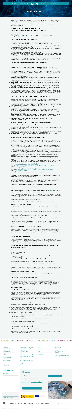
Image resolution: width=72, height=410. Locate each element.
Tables (4, 354)
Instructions (39, 353)
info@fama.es (50, 190)
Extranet (5, 395)
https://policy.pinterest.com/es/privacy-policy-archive (30, 168)
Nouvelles (5, 373)
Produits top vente (6, 360)
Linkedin (47, 403)
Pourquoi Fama (58, 347)
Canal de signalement (66, 407)
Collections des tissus (7, 356)
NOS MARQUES (6, 368)
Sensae (21, 363)
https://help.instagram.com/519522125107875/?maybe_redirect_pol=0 (35, 169)
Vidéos (38, 350)
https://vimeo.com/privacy (21, 170)
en (65, 403)
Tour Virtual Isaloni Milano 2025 (26, 360)
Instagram (30, 403)
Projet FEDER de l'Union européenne (62, 355)
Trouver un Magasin (53, 3)
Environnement (58, 354)
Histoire (56, 348)
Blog (4, 371)
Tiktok (42, 403)
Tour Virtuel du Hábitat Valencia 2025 (27, 359)
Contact (5, 374)
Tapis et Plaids (6, 358)
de (69, 403)
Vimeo (24, 403)
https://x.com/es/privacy (21, 166)
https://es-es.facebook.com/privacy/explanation (29, 163)
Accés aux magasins (8, 397)
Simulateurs (6, 363)
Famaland (22, 364)
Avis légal (41, 407)
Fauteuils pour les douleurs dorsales (27, 347)
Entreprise (43, 3)
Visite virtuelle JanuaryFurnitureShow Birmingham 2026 (27, 354)
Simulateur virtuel (24, 3)
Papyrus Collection (24, 350)
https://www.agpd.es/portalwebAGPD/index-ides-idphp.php (24, 223)
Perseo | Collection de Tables (25, 348)
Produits (14, 3)
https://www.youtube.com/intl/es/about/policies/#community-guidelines (35, 165)
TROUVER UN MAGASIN (8, 370)
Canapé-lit (5, 350)
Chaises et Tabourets (7, 353)
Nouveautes (5, 347)
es (61, 403)
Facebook (11, 403)
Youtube (20, 403)
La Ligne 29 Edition (24, 351)
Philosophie (57, 350)
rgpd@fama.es (19, 36)
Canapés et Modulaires (7, 348)
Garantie (39, 348)
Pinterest (37, 403)
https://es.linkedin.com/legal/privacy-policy (27, 164)
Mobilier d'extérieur (7, 357)
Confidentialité (47, 407)
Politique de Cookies (56, 407)
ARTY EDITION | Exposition (25, 361)
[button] (67, 3)
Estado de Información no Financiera (62, 357)
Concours (39, 347)
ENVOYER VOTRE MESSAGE (32, 388)
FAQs (38, 351)
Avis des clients (40, 354)
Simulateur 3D (6, 365)
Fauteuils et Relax (6, 351)
